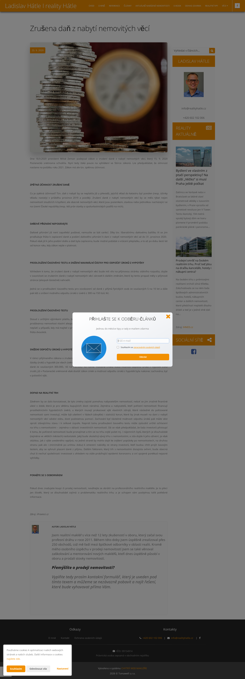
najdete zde (13, 658)
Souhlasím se (127, 347)
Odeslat (143, 357)
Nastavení (62, 668)
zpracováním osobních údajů (147, 347)
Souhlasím (16, 668)
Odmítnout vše (38, 668)
